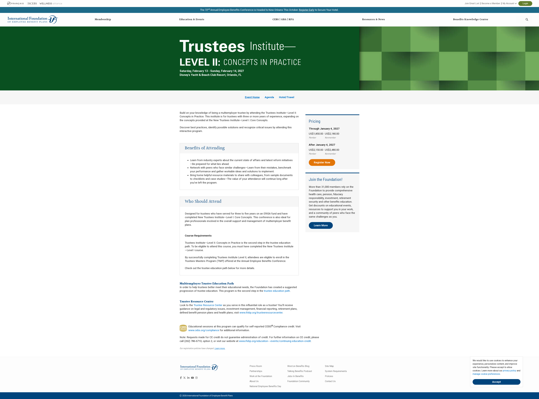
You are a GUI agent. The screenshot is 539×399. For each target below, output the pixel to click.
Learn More (321, 225)
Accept (496, 381)
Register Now (322, 162)
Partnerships (256, 371)
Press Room (256, 366)
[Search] (527, 19)
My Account (509, 3)
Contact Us (330, 381)
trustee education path (277, 290)
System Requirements (336, 371)
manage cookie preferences (486, 374)
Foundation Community (298, 381)
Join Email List (472, 3)
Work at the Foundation (261, 376)
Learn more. (219, 348)
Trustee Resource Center (208, 305)
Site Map (329, 366)
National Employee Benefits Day (265, 386)
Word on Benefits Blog (298, 366)
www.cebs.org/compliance (203, 330)
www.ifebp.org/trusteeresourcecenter (261, 312)
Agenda (269, 97)
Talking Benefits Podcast (299, 371)
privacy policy (509, 370)
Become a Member (490, 3)
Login (525, 3)
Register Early (306, 9)
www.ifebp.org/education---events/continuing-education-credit (275, 341)
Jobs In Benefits (295, 376)
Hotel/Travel (286, 97)
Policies (329, 376)
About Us (254, 381)
